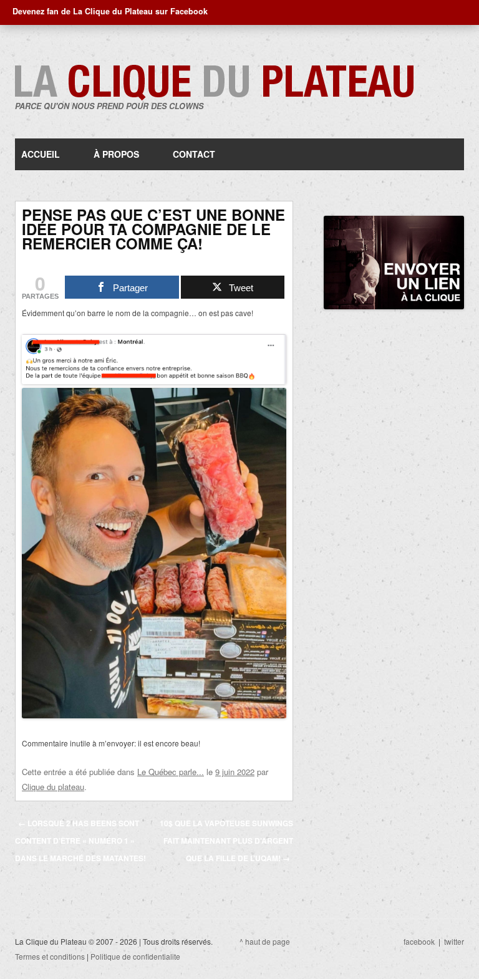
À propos (116, 154)
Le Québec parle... (170, 772)
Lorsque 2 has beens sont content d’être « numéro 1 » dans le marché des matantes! (80, 840)
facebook (419, 941)
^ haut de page (265, 941)
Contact (194, 154)
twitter (454, 941)
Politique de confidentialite (135, 956)
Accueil (40, 154)
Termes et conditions (50, 956)
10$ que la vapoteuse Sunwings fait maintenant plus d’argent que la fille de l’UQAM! (226, 840)
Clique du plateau (53, 787)
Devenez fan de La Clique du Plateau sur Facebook (110, 11)
